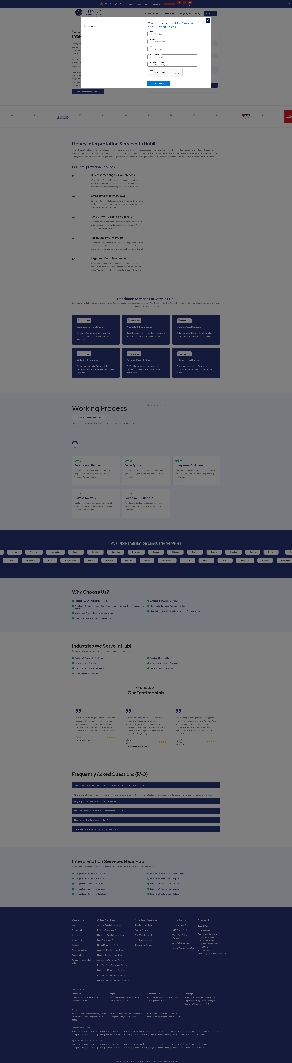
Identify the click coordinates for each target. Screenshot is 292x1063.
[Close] (208, 20)
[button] (158, 83)
